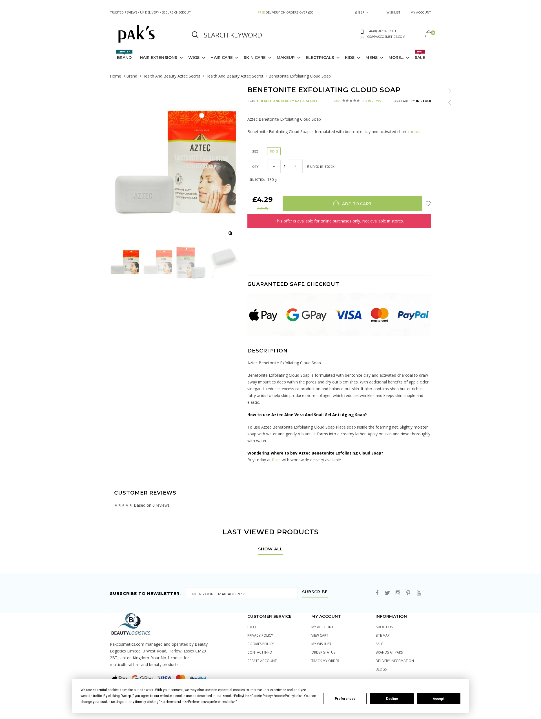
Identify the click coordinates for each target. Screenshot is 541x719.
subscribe (315, 592)
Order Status (323, 652)
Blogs (381, 669)
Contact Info (259, 652)
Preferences (345, 699)
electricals (320, 57)
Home (115, 76)
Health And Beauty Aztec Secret (171, 76)
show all (270, 549)
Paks (276, 459)
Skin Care (255, 57)
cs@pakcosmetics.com (386, 36)
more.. (413, 131)
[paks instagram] (398, 593)
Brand (124, 55)
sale (379, 643)
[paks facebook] (377, 593)
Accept (439, 699)
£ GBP (359, 12)
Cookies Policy (260, 643)
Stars (356, 101)
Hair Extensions (159, 57)
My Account (322, 627)
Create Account (262, 660)
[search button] (195, 35)
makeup (286, 57)
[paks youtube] (418, 593)
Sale (420, 55)
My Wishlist (321, 643)
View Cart (319, 635)
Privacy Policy (260, 635)
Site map (383, 635)
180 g (274, 151)
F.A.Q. (252, 627)
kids (349, 57)
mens (371, 57)
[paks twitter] (387, 593)
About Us (384, 627)
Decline (392, 699)
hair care (221, 57)
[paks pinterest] (408, 593)
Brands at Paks (389, 652)
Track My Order (325, 660)
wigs (193, 57)
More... (396, 57)
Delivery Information (395, 660)
